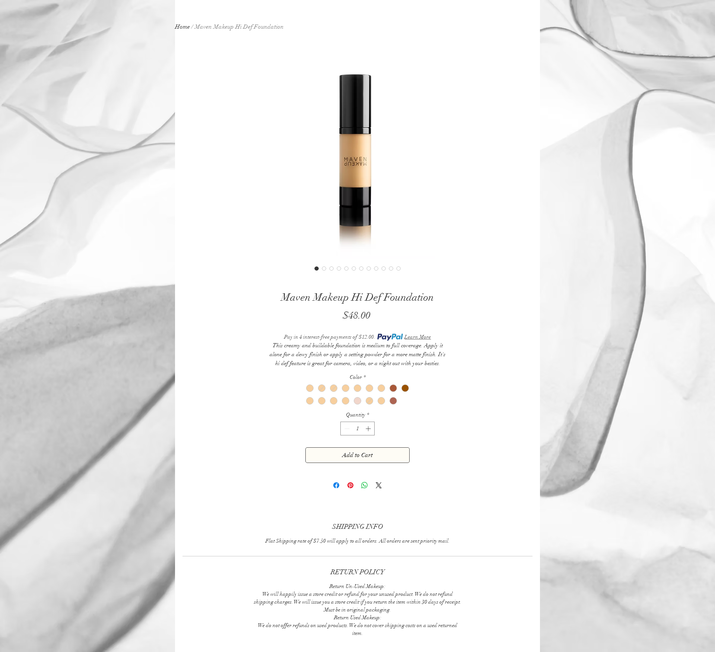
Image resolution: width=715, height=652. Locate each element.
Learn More (417, 337)
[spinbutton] (357, 428)
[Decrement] (346, 428)
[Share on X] (378, 485)
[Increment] (369, 428)
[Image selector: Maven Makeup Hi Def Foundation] (316, 268)
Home (182, 27)
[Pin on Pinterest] (350, 485)
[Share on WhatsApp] (364, 485)
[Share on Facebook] (336, 485)
